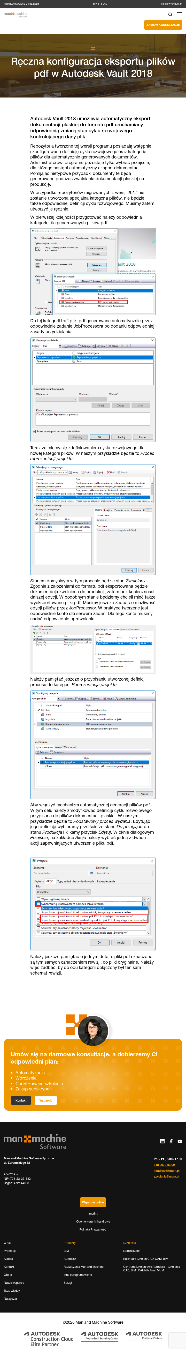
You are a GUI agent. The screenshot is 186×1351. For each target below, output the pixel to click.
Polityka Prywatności (93, 1229)
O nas (7, 1243)
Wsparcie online (93, 1202)
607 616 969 (100, 3)
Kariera (8, 1259)
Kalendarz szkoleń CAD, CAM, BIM (145, 1259)
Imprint (93, 1213)
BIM (66, 1251)
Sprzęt (68, 1282)
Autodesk (70, 1259)
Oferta (8, 1274)
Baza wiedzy (12, 1290)
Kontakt (21, 1100)
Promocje (10, 1251)
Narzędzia (10, 1298)
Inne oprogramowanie (78, 1274)
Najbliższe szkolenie (21, 3)
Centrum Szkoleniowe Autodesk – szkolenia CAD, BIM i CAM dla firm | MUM (151, 1268)
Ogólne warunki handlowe (93, 1221)
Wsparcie (45, 1100)
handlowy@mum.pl (171, 3)
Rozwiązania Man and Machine (83, 1266)
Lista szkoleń (131, 1251)
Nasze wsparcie (14, 1282)
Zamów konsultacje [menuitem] (163, 25)
